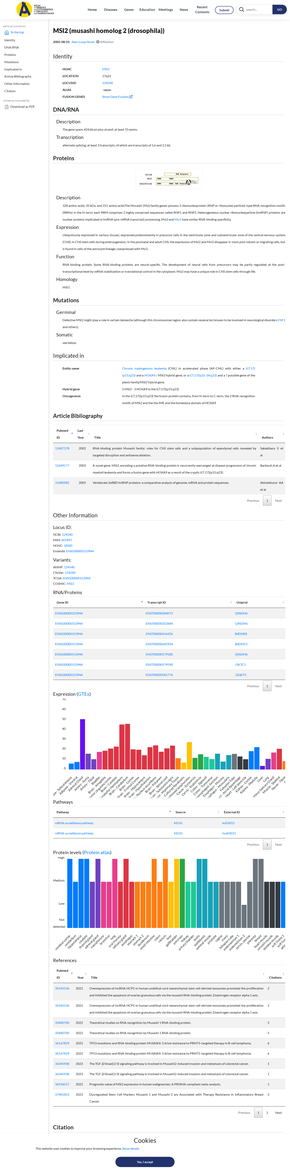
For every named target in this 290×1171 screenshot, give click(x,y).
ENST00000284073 (159, 613)
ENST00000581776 (159, 675)
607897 (66, 540)
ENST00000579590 (159, 664)
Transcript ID (156, 602)
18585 (68, 545)
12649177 (62, 465)
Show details (130, 1148)
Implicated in (13, 69)
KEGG (178, 823)
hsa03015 (229, 833)
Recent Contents (202, 9)
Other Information (17, 83)
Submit (224, 10)
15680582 (62, 482)
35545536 (62, 988)
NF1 (282, 320)
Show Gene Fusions (115, 96)
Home (92, 9)
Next (278, 500)
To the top (17, 32)
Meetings (166, 9)
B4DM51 (241, 644)
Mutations (11, 62)
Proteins (10, 54)
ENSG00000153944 (80, 551)
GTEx (83, 694)
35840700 (62, 1022)
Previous (253, 500)
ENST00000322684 (159, 623)
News (184, 9)
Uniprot (242, 602)
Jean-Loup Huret (83, 42)
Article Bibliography (17, 76)
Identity (9, 40)
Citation (10, 91)
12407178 (62, 448)
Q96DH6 (241, 613)
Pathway (63, 812)
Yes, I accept (145, 1162)
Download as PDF (22, 106)
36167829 (62, 1043)
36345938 (62, 1063)
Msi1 (177, 219)
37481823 (62, 1094)
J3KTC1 (240, 664)
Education (147, 9)
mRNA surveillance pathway (74, 823)
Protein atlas (97, 852)
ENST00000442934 (159, 644)
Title (97, 437)
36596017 (62, 1084)
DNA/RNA (11, 47)
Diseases (110, 9)
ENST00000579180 (159, 654)
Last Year (81, 434)
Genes (129, 9)
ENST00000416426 (159, 634)
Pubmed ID (62, 434)
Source (181, 812)
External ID (232, 812)
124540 (107, 83)
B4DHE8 (241, 634)
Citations (275, 977)
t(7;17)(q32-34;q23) (203, 375)
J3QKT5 (240, 675)
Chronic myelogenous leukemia (144, 368)
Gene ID (62, 602)
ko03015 (228, 823)
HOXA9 (149, 375)
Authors (267, 437)
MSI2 (105, 69)
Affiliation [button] (106, 42)
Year (80, 977)
